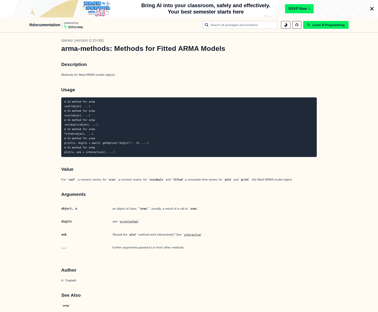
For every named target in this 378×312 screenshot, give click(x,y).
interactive (192, 234)
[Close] (372, 8)
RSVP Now (298, 8)
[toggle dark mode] (285, 25)
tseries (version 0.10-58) (82, 40)
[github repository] (296, 25)
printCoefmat (129, 221)
